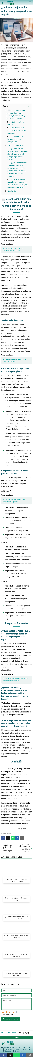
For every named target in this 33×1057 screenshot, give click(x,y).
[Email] (22, 838)
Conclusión (12, 191)
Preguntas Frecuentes (16, 145)
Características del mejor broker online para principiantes (16, 130)
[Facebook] (3, 838)
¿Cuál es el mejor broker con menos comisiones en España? (24, 848)
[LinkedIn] (17, 838)
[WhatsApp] (13, 838)
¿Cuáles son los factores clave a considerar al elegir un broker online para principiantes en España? (17, 154)
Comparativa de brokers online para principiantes (15, 139)
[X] (8, 838)
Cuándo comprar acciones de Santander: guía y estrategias (9, 848)
